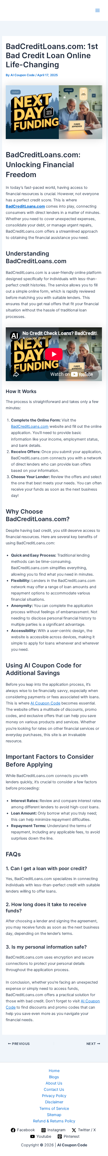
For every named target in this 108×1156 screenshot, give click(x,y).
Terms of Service (54, 1108)
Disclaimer (54, 1102)
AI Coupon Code (45, 703)
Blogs (54, 1077)
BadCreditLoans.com (25, 206)
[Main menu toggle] (97, 10)
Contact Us (54, 1089)
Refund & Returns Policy (54, 1121)
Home (54, 1070)
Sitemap (54, 1114)
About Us (54, 1083)
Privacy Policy (54, 1095)
